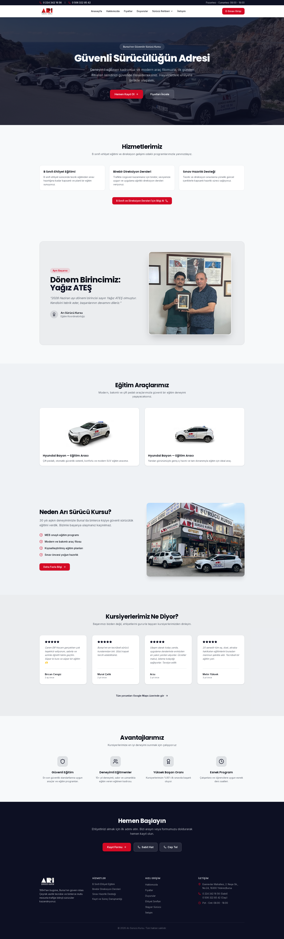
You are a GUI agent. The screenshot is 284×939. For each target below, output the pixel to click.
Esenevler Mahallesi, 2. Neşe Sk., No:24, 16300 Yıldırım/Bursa (220, 886)
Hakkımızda (113, 11)
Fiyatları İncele (159, 94)
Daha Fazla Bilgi (52, 566)
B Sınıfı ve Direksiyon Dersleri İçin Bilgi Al (140, 200)
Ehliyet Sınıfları (153, 901)
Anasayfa (96, 11)
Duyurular (142, 11)
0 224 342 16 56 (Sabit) (215, 893)
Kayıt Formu (114, 847)
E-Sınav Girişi (233, 11)
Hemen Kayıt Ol (124, 94)
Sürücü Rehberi (161, 11)
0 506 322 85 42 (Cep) (214, 897)
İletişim (181, 11)
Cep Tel (173, 847)
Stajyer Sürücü (153, 907)
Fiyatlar (128, 11)
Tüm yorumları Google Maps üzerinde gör (140, 695)
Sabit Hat (148, 847)
